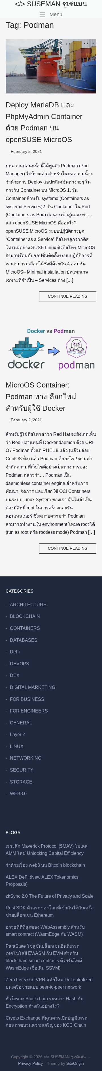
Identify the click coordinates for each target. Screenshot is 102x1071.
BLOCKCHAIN (25, 616)
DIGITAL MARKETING (32, 687)
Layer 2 (17, 734)
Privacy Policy (30, 1063)
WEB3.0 (18, 793)
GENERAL (21, 722)
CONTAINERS (25, 628)
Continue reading (68, 296)
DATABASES (23, 640)
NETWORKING (25, 758)
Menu (55, 14)
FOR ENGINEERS (29, 711)
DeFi (15, 651)
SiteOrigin (75, 1063)
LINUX (17, 746)
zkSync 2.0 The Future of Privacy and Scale (50, 896)
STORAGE (21, 782)
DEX (15, 675)
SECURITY (21, 770)
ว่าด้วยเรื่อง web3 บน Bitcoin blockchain (45, 865)
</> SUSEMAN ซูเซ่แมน (51, 4)
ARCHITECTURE (28, 604)
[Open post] (51, 66)
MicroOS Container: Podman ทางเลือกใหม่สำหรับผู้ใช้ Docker (41, 396)
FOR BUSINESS (27, 699)
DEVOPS (19, 663)
